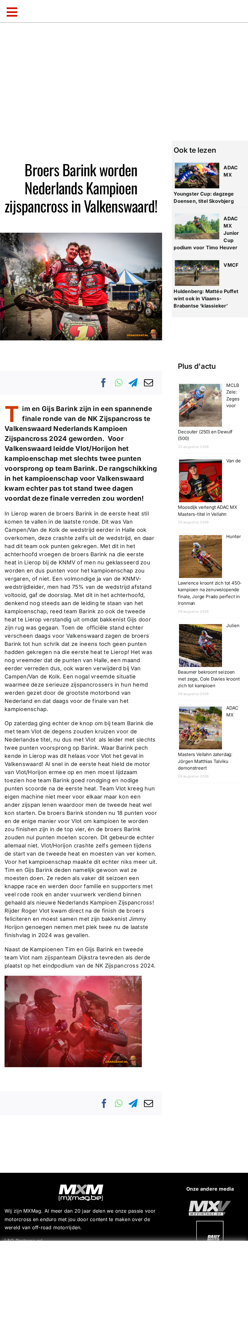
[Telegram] (133, 383)
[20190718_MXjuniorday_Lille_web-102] (210, 1223)
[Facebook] (104, 383)
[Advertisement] (125, 1289)
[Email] (148, 383)
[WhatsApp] (119, 383)
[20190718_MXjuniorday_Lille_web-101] (210, 1203)
